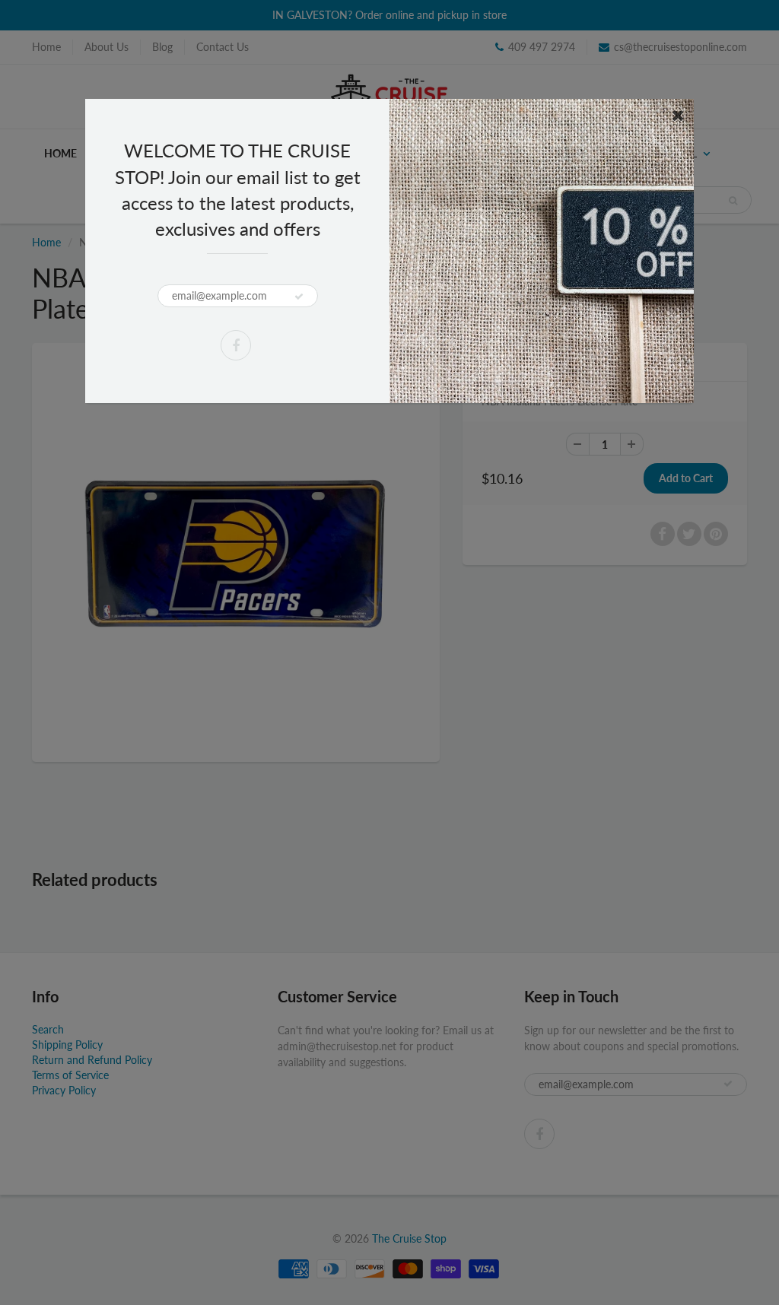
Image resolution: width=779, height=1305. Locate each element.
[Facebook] (236, 345)
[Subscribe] (299, 296)
